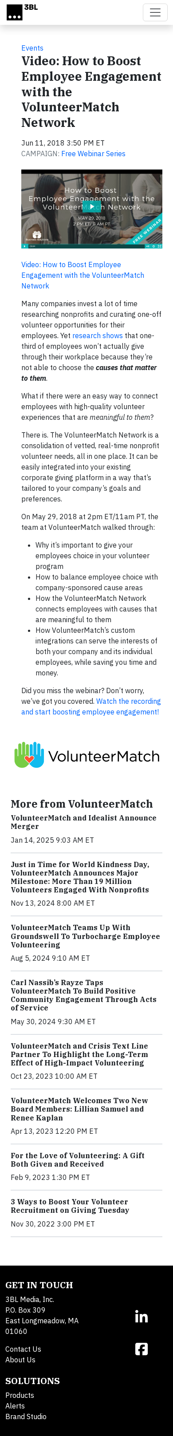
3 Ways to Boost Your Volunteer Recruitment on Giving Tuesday (70, 1206)
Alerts (15, 1405)
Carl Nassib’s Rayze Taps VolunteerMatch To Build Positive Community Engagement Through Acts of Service (84, 995)
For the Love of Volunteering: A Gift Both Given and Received (78, 1159)
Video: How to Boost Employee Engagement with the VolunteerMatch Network (82, 275)
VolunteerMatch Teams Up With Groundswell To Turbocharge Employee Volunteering (85, 936)
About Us (20, 1359)
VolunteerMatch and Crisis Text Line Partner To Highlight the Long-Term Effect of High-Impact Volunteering (79, 1054)
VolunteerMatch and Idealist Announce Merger (84, 822)
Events (32, 47)
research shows (97, 335)
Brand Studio (26, 1416)
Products (19, 1395)
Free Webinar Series (93, 153)
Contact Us (23, 1349)
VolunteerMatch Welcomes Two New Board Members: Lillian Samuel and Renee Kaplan (79, 1109)
